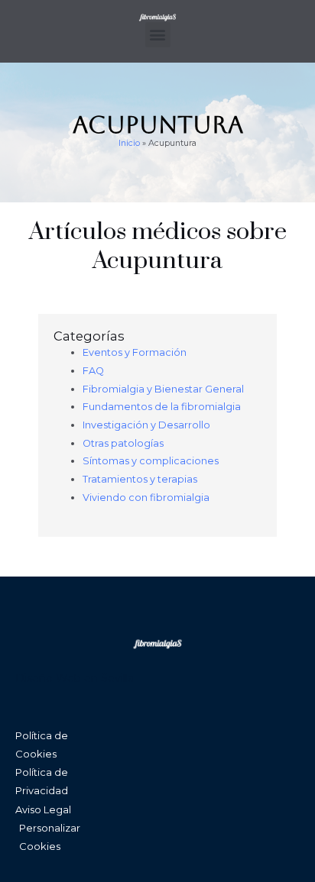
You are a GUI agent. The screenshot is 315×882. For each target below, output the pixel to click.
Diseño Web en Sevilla (74, 678)
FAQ (93, 370)
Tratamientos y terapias (140, 479)
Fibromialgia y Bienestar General (163, 389)
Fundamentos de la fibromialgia (162, 406)
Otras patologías (123, 443)
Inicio (129, 142)
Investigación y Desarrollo (146, 425)
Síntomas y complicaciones (151, 461)
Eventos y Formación (135, 352)
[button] (157, 34)
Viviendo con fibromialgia (146, 497)
